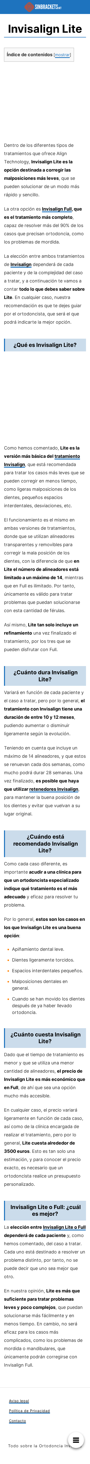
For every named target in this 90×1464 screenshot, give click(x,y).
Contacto (17, 1421)
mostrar (62, 54)
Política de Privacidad (29, 1411)
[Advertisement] (45, 103)
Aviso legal (19, 1401)
